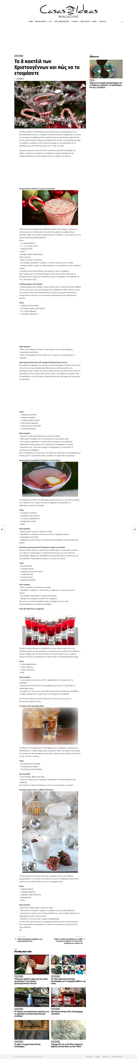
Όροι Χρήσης (105, 1056)
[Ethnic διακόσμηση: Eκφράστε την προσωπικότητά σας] (2, 529)
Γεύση (91, 80)
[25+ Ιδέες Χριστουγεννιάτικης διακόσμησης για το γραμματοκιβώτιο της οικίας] (68, 964)
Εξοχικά (75, 21)
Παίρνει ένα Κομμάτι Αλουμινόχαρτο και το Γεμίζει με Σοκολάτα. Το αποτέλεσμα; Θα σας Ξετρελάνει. (106, 85)
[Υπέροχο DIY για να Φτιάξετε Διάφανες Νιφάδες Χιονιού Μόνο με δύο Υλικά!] (68, 1030)
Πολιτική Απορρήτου (117, 1056)
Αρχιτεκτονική (40, 21)
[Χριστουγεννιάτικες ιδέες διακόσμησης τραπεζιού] (68, 997)
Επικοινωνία (89, 1056)
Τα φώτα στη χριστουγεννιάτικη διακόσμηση (27, 1045)
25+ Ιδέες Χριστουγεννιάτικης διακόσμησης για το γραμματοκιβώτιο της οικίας (68, 981)
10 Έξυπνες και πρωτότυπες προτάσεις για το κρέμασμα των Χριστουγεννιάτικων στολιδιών (31, 1013)
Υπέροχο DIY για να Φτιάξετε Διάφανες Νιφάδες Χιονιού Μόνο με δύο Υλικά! (67, 1045)
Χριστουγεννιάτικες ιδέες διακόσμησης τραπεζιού (67, 1012)
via (20, 930)
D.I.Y (50, 21)
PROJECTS (102, 21)
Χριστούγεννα (18, 976)
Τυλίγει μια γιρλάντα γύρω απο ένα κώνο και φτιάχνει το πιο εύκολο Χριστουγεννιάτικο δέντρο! (31, 981)
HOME (31, 21)
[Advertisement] (68, 38)
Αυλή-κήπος (85, 21)
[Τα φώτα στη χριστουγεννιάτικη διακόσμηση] (31, 1030)
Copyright (97, 1056)
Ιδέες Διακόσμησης (61, 21)
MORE (94, 21)
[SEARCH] (122, 22)
